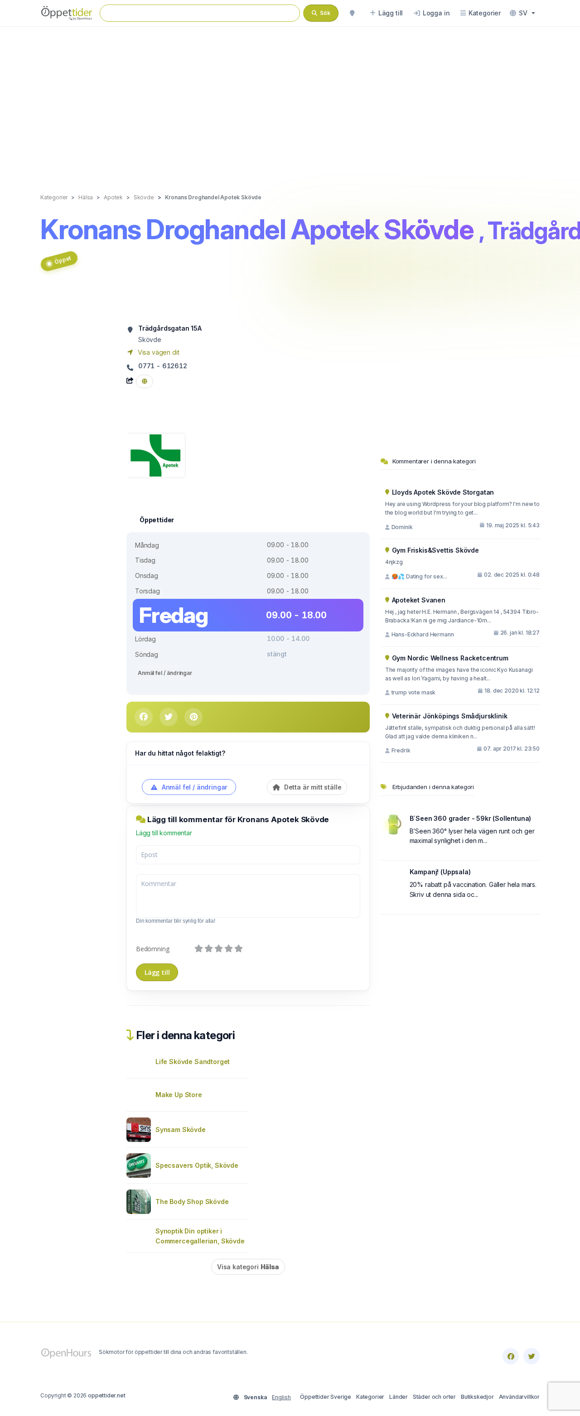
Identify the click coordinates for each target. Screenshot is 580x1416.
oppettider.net (107, 1395)
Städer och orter (434, 1396)
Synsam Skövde (180, 1129)
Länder (398, 1396)
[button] (522, 13)
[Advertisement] (290, 100)
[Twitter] (531, 1356)
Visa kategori (248, 1267)
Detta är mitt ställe (311, 787)
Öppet (62, 259)
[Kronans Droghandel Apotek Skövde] (155, 454)
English (281, 1397)
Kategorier (370, 1396)
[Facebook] (511, 1356)
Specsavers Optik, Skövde (196, 1165)
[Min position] (352, 13)
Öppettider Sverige (325, 1396)
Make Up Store (178, 1094)
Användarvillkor (519, 1396)
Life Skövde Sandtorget (192, 1061)
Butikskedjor (477, 1396)
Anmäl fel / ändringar (165, 672)
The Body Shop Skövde (192, 1201)
